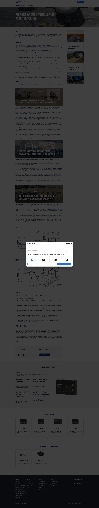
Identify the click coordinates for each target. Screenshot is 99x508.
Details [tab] (49, 246)
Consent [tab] (34, 246)
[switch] (43, 260)
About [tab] (65, 246)
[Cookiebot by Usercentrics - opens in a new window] (67, 243)
